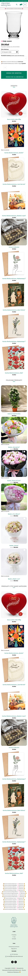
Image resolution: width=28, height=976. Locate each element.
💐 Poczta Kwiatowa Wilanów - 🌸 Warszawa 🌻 (14, 904)
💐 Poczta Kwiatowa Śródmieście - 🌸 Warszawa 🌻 (14, 896)
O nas (14, 936)
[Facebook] (12, 962)
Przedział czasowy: (12, 55)
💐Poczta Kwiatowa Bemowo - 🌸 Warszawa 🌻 (14, 883)
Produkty (14, 934)
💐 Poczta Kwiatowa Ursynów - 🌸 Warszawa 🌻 (14, 899)
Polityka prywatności (14, 946)
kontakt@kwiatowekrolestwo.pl (15, 956)
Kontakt (14, 938)
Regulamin (14, 948)
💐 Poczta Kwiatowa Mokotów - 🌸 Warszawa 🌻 (14, 888)
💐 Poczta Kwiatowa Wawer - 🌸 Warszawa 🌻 (14, 901)
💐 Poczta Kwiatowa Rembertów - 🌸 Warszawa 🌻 (14, 895)
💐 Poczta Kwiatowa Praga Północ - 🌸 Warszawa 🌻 (14, 891)
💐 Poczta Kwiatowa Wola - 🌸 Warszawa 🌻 (14, 907)
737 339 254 (15, 954)
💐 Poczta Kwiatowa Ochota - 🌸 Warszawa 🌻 (14, 890)
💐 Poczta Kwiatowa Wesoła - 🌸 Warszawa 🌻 (14, 902)
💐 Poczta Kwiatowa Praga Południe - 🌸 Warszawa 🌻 (14, 893)
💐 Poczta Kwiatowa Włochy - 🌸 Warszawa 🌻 (14, 906)
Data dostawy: (5, 49)
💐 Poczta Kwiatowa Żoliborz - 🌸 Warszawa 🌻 (14, 909)
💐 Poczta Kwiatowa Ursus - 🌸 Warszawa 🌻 (14, 898)
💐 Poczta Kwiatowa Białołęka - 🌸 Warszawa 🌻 (14, 885)
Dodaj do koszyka (14, 73)
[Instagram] (15, 962)
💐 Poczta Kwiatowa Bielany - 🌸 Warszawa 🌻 (14, 887)
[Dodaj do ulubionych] (24, 92)
